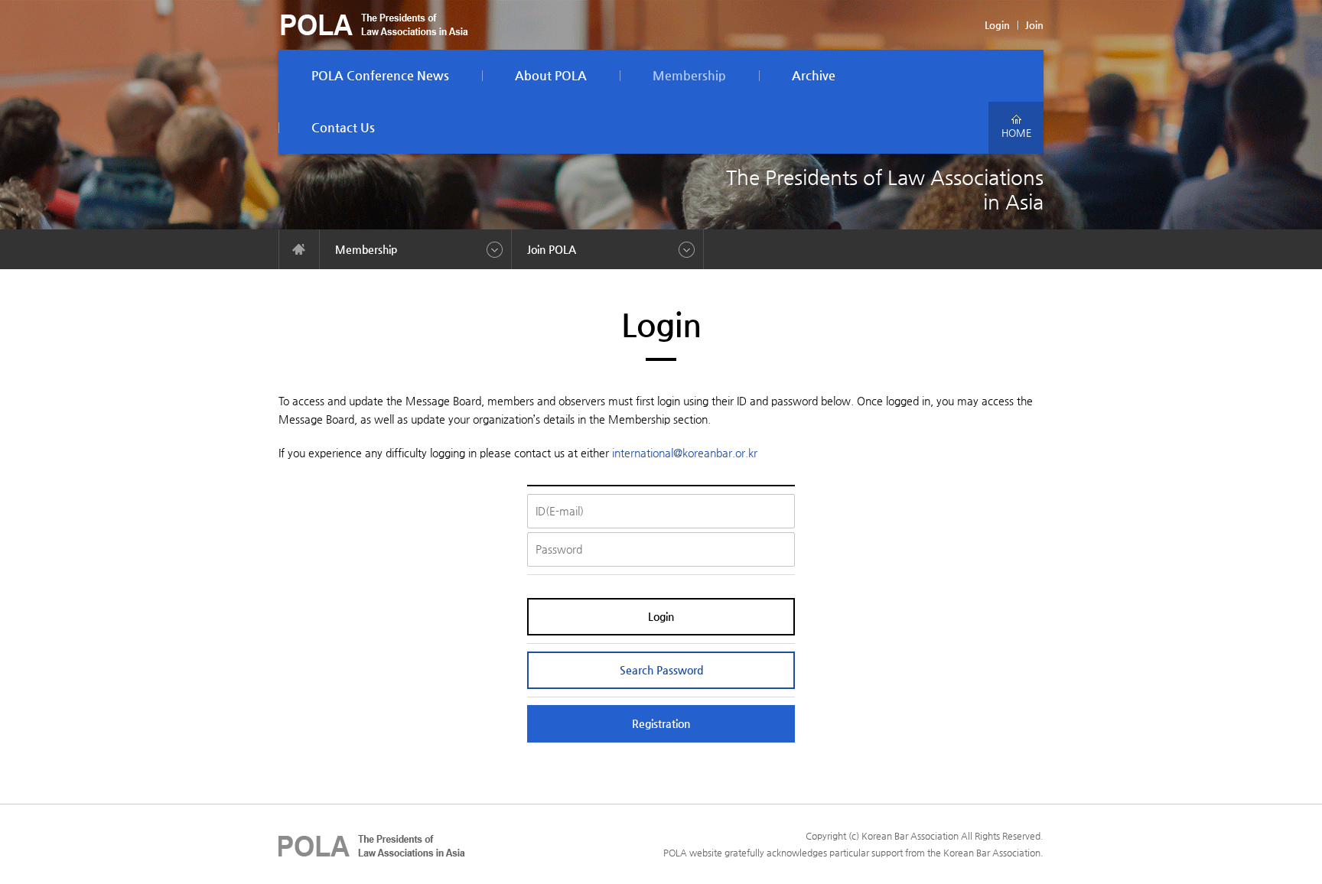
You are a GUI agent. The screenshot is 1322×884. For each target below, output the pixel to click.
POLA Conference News (380, 75)
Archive (813, 75)
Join (1034, 25)
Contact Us (343, 127)
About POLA (551, 75)
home (299, 249)
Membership (689, 75)
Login (997, 25)
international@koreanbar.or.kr (684, 453)
